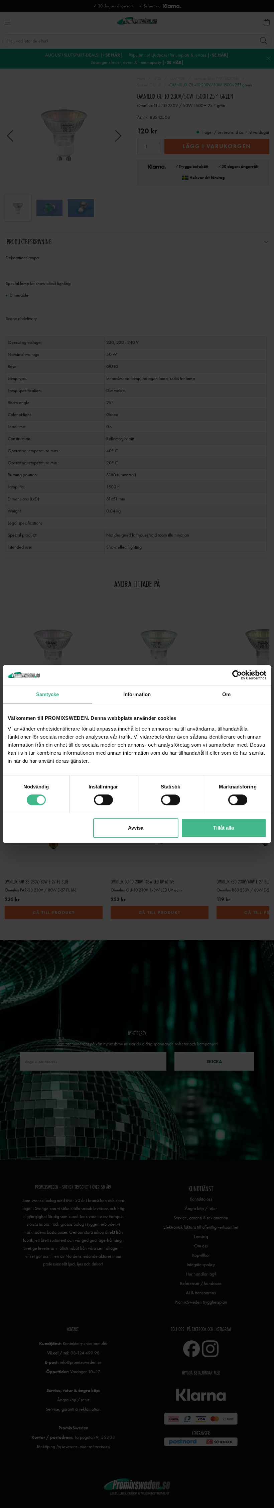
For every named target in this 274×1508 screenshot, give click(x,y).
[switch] (103, 799)
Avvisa (135, 828)
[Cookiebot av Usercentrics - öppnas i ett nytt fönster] (237, 675)
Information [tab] (137, 694)
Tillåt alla (223, 828)
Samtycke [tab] (47, 694)
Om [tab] (226, 694)
